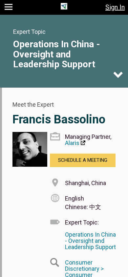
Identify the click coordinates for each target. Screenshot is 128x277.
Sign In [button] (115, 7)
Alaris (72, 142)
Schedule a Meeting (82, 160)
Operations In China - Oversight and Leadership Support (56, 54)
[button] (9, 8)
